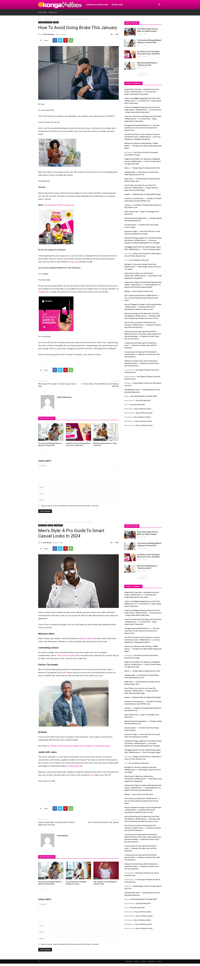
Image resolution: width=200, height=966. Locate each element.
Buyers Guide (117, 4)
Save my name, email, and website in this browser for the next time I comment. (70, 506)
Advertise (129, 961)
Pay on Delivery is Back (142, 409)
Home (40, 19)
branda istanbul (130, 225)
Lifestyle (56, 22)
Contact (143, 961)
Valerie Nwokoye (48, 34)
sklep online (128, 179)
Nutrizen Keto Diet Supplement (135, 218)
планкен (127, 205)
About (136, 961)
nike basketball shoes (132, 390)
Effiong (126, 291)
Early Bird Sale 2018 (143, 400)
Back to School (71, 440)
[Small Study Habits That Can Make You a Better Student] (130, 32)
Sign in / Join (42, 12)
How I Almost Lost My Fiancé (142, 291)
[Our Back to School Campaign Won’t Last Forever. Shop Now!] (78, 432)
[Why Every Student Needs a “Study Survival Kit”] (106, 432)
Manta (126, 168)
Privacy (159, 961)
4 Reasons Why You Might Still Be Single (146, 194)
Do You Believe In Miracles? (139, 260)
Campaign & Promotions (97, 4)
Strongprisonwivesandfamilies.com (137, 125)
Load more (142, 74)
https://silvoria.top (131, 212)
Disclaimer (151, 961)
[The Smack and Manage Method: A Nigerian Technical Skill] (51, 432)
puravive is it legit (130, 231)
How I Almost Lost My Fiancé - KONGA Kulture (140, 295)
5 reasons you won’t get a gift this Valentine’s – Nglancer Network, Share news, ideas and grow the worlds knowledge (142, 333)
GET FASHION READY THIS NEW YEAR (143, 396)
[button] (159, 5)
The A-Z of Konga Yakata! (152, 249)
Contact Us (52, 12)
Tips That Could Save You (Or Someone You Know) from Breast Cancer (141, 127)
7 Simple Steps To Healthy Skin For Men (146, 168)
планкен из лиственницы (134, 198)
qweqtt (126, 194)
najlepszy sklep (129, 172)
